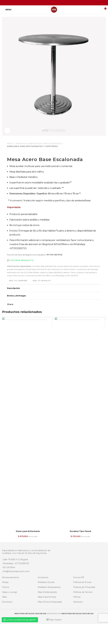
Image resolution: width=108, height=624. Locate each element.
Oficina (5, 587)
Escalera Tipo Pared (80, 531)
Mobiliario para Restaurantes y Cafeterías (32, 146)
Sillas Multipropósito (47, 592)
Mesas (5, 582)
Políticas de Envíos (82, 582)
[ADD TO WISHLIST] (49, 320)
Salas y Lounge (9, 592)
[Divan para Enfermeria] (27, 423)
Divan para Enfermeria (28, 531)
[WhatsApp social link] (61, 3)
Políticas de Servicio (83, 592)
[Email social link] (50, 3)
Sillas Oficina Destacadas (50, 602)
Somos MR (78, 577)
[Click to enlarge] (7, 130)
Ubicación (78, 602)
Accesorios (43, 577)
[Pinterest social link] (54, 3)
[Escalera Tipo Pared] (80, 423)
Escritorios (7, 602)
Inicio (10, 143)
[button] (49, 325)
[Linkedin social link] (57, 3)
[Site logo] (54, 9)
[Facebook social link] (47, 3)
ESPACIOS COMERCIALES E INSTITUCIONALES (38, 143)
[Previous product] (8, 152)
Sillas (4, 597)
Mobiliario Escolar (46, 582)
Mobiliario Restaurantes (49, 587)
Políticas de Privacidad (84, 587)
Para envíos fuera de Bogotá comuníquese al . (35, 255)
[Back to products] (12, 152)
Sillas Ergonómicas (47, 597)
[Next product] (15, 152)
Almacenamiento (10, 577)
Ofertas (76, 597)
